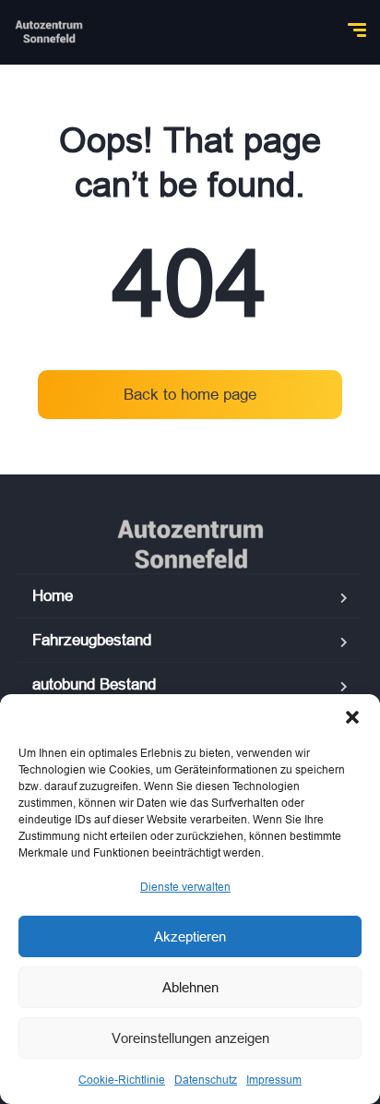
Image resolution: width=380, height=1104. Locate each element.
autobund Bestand (94, 684)
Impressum (274, 1079)
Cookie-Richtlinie (121, 1079)
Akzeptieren (190, 936)
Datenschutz (205, 1079)
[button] (352, 717)
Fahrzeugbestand (91, 640)
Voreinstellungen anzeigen (190, 1038)
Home (52, 596)
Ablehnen (190, 987)
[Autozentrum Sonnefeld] (49, 32)
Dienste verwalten (185, 887)
